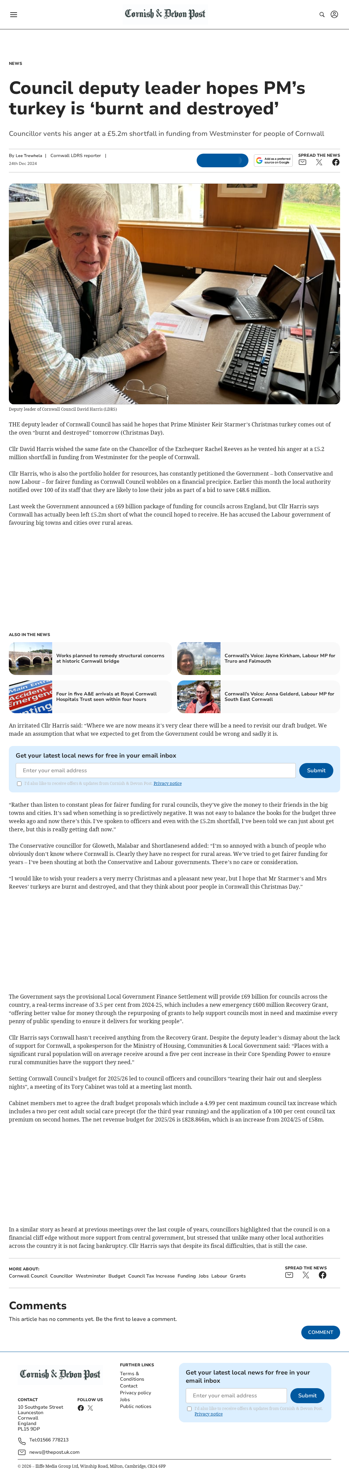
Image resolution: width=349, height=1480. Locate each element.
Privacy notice (168, 783)
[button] (13, 14)
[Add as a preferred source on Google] (273, 160)
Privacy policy (135, 1393)
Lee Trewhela (29, 155)
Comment (320, 1332)
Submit (316, 770)
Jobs (125, 1399)
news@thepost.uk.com (54, 1452)
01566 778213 (53, 1440)
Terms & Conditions (132, 1376)
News (15, 63)
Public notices (135, 1406)
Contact (128, 1386)
